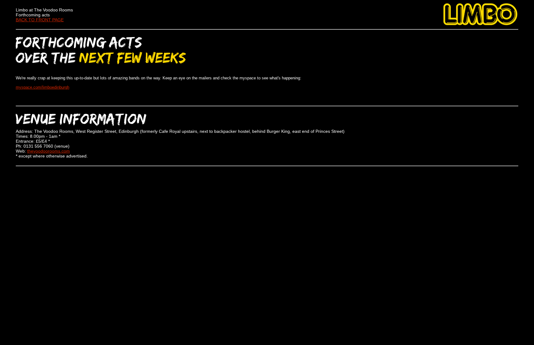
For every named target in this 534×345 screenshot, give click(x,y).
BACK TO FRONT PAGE (40, 19)
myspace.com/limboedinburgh (42, 87)
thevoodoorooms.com (48, 151)
